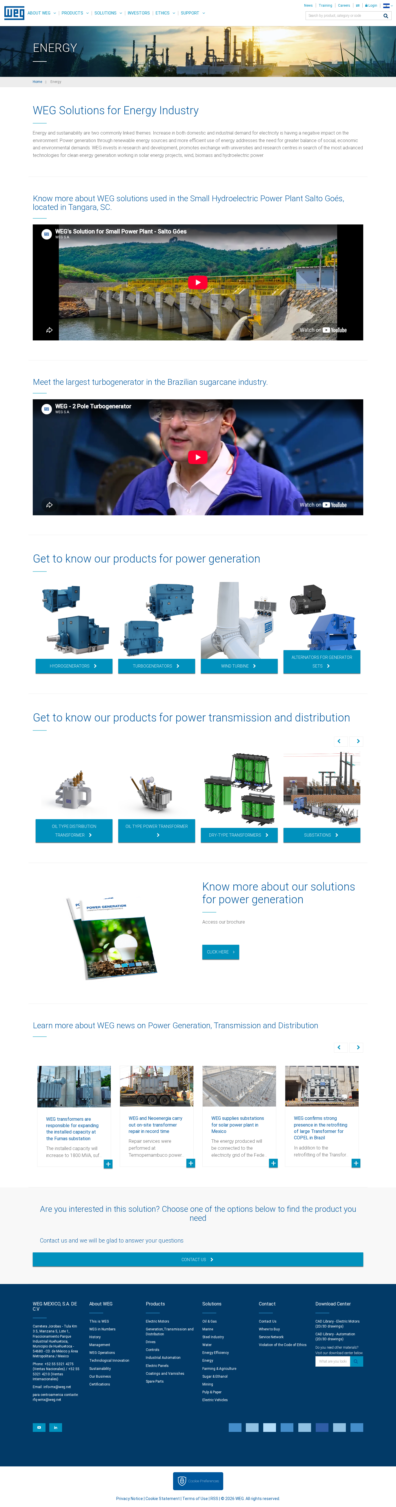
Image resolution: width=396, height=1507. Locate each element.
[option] (74, 627)
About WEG (39, 13)
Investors (139, 13)
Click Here (218, 952)
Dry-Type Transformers (235, 835)
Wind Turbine (235, 666)
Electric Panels (157, 1366)
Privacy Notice (129, 1498)
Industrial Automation (163, 1358)
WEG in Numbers (102, 1329)
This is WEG (99, 1321)
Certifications (99, 1384)
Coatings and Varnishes (165, 1374)
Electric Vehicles (215, 1400)
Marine (207, 1329)
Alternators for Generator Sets (322, 661)
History (95, 1337)
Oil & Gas (209, 1321)
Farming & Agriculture (219, 1369)
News (308, 5)
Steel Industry (213, 1337)
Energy (207, 1361)
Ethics (163, 13)
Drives (151, 1342)
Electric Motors (157, 1321)
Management (99, 1345)
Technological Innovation (109, 1361)
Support (190, 13)
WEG (12, 13)
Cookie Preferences (203, 1481)
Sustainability (100, 1369)
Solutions (106, 13)
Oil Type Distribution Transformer (74, 830)
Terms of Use (195, 1498)
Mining (207, 1384)
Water (207, 1345)
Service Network (271, 1337)
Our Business (100, 1376)
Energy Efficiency (215, 1353)
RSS (214, 1498)
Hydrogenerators (70, 666)
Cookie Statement (163, 1498)
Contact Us (193, 1259)
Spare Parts (155, 1381)
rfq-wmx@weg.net (47, 1400)
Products (72, 13)
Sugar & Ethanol (215, 1376)
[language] (388, 5)
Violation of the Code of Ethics (283, 1345)
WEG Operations (102, 1353)
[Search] (386, 16)
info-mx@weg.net (57, 1387)
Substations (317, 835)
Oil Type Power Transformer (157, 826)
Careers (344, 5)
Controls (152, 1350)
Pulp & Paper (211, 1392)
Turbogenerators (152, 666)
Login (372, 5)
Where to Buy (269, 1329)
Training (325, 5)
